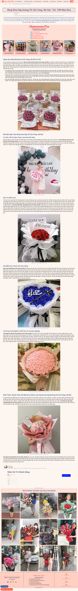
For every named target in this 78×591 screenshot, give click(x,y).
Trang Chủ (5, 3)
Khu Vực (10, 3)
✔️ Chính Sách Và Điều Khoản (35, 583)
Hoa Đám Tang (37, 1)
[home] (7, 1)
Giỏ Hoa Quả (53, 1)
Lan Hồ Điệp (45, 1)
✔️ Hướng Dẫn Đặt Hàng (34, 582)
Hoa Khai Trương (28, 1)
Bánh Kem (59, 1)
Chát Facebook (4, 586)
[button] (19, 1)
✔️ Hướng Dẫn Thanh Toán (34, 579)
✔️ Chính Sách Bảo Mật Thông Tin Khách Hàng (39, 584)
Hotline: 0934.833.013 (6, 589)
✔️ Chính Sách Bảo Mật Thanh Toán (36, 580)
